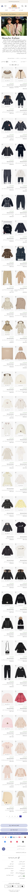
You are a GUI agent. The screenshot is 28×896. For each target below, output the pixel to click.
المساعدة (11, 873)
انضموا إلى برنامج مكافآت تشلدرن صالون (14, 833)
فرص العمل (11, 864)
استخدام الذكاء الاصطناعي (9, 868)
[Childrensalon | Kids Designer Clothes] (14, 5)
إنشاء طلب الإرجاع (22, 864)
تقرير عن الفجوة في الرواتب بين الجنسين (20, 873)
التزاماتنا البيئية (22, 878)
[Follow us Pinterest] (17, 842)
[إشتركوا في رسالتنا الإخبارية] (3, 849)
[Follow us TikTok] (23, 842)
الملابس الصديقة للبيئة (12, 858)
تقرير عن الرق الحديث (9, 875)
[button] (22, 6)
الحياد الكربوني (21, 876)
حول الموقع (23, 868)
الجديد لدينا (21, 10)
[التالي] (7, 816)
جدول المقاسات (22, 870)
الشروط (12, 870)
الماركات (6, 10)
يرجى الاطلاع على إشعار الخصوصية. (21, 852)
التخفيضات (13, 10)
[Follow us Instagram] (11, 842)
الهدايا (12, 861)
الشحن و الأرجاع (22, 861)
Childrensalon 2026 (14, 891)
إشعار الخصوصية (10, 866)
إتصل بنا (23, 866)
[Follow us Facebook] (5, 842)
